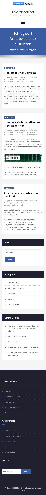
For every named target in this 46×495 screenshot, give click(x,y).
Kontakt (7, 413)
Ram (40, 203)
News (10, 299)
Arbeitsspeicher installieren (14, 82)
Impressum (9, 391)
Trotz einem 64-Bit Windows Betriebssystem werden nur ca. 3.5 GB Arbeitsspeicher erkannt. (23, 328)
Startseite (13, 50)
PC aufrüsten (12, 342)
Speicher (7, 205)
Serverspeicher (13, 304)
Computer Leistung (14, 294)
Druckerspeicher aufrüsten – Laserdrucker (23, 347)
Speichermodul (17, 205)
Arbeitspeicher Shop (12, 407)
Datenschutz (9, 402)
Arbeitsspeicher (23, 12)
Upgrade (29, 82)
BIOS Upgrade (31, 134)
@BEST (9, 77)
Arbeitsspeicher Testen (16, 288)
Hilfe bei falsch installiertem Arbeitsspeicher (22, 124)
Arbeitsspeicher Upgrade (28, 50)
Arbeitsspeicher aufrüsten (14, 79)
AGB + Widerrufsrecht (12, 397)
